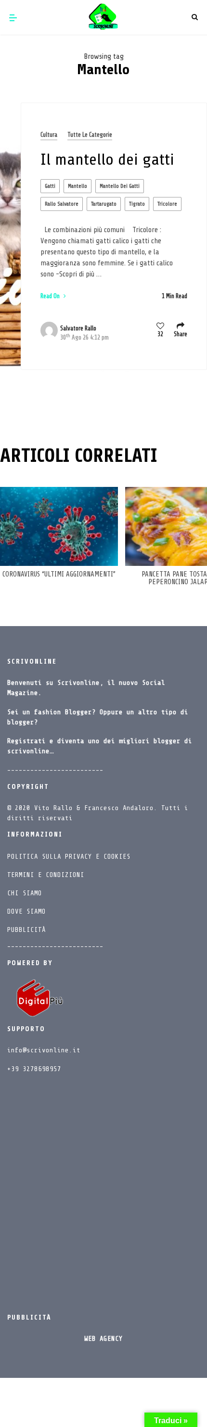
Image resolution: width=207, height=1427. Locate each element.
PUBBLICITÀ (26, 929)
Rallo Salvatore (61, 204)
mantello (77, 186)
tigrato (137, 204)
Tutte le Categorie (89, 134)
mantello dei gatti (120, 186)
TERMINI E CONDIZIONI (45, 874)
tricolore (167, 204)
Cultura (48, 134)
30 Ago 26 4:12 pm (84, 337)
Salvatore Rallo (78, 328)
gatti (50, 186)
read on (50, 296)
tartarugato (103, 204)
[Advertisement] (103, 1190)
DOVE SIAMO (26, 911)
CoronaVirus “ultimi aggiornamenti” (59, 574)
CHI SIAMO (24, 893)
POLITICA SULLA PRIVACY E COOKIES (68, 856)
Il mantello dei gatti (107, 159)
